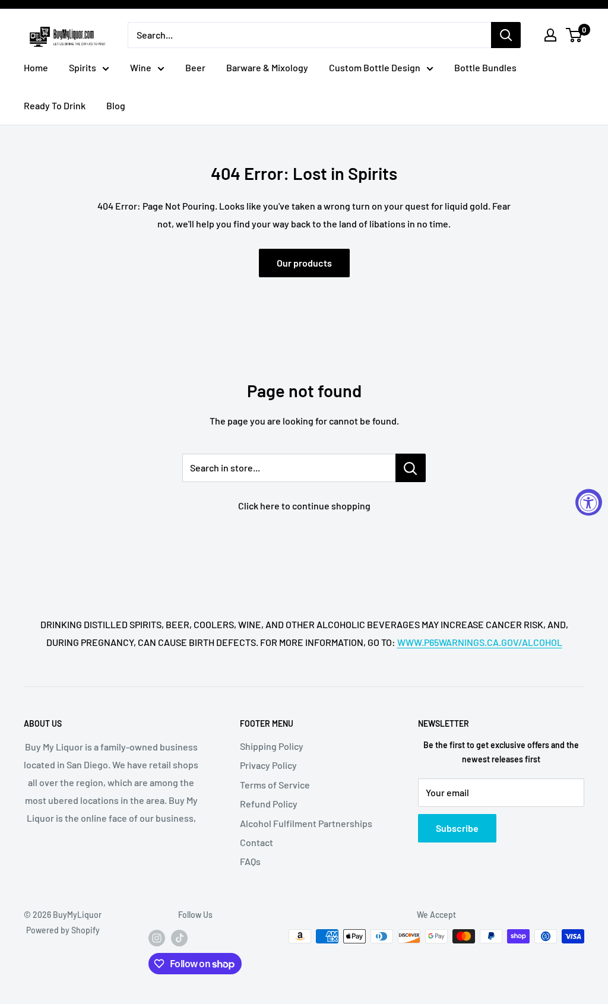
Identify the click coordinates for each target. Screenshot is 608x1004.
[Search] (506, 35)
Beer (195, 67)
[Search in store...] (410, 468)
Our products (304, 262)
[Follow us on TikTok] (179, 937)
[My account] (550, 35)
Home (36, 67)
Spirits (82, 67)
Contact (256, 842)
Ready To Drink (55, 105)
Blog (115, 105)
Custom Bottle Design (374, 67)
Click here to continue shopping (304, 505)
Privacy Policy (268, 765)
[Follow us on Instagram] (156, 937)
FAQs (250, 861)
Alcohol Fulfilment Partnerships (306, 823)
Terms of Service (275, 784)
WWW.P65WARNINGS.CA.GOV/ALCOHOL (479, 642)
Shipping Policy (271, 746)
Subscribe (457, 828)
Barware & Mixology (267, 67)
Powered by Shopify (63, 930)
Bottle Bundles (485, 67)
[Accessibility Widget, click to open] (588, 502)
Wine (140, 67)
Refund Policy (268, 803)
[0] (574, 35)
